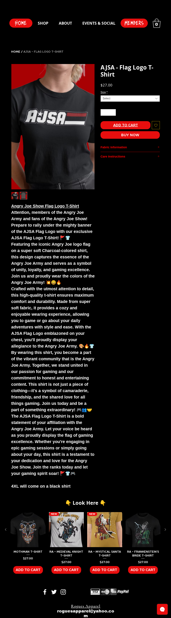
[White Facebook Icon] (44, 592)
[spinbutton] (108, 112)
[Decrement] (103, 112)
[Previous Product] (6, 530)
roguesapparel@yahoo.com (85, 613)
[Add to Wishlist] (156, 125)
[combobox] (130, 98)
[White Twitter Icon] (54, 592)
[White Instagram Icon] (63, 592)
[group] (85, 543)
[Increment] (113, 112)
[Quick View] (28, 529)
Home (15, 51)
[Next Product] (165, 530)
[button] (156, 23)
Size (104, 92)
